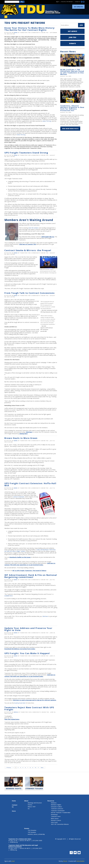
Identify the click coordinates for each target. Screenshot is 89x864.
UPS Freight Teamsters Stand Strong (26, 152)
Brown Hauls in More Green (20, 438)
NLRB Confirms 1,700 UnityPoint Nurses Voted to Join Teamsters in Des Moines (72, 72)
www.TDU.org (47, 121)
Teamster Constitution (57, 810)
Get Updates (78, 7)
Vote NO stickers (33, 228)
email (13, 861)
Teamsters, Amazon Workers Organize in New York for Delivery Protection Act (72, 108)
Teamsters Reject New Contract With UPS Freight (29, 708)
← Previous (8, 767)
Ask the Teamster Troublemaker (60, 812)
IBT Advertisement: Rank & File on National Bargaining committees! (30, 576)
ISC (29, 808)
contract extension (18, 497)
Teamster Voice (55, 816)
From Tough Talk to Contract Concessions (29, 293)
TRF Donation (32, 832)
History (30, 805)
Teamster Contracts (57, 808)
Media (16, 712)
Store (14, 811)
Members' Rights (56, 805)
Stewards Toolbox (56, 807)
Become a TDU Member (67, 1)
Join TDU (72, 37)
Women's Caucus (56, 820)
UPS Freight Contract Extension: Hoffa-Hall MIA (30, 484)
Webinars (54, 803)
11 (38, 767)
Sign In (57, 1)
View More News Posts (70, 128)
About (26, 801)
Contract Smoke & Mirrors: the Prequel (27, 250)
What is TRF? (32, 807)
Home (14, 801)
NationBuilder (80, 861)
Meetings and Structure (35, 803)
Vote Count (54, 822)
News (16, 32)
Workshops (54, 814)
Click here (45, 616)
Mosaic (65, 861)
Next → (42, 767)
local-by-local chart (19, 703)
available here (8, 596)
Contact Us (77, 1)
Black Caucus (54, 818)
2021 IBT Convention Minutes (60, 824)
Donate (72, 43)
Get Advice (72, 31)
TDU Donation (32, 830)
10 (35, 767)
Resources (50, 801)
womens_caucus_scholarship (36, 834)
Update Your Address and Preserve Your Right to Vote (28, 629)
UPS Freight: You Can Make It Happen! (27, 653)
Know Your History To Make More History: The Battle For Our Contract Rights (29, 28)
